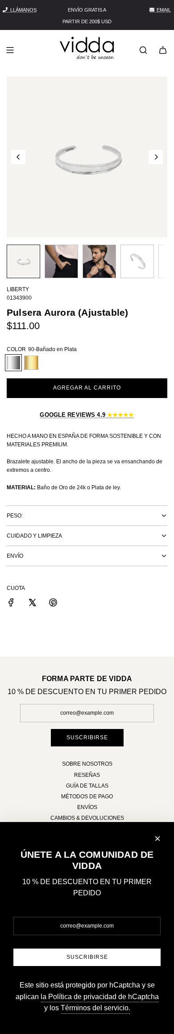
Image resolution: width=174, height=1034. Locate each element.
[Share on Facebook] (11, 604)
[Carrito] (163, 50)
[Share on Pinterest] (53, 604)
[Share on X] (32, 604)
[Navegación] (10, 50)
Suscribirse (87, 737)
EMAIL (164, 10)
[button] (18, 157)
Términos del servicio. (95, 1008)
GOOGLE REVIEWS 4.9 (87, 414)
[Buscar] (143, 50)
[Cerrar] (157, 838)
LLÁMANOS (23, 10)
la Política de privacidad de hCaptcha (100, 996)
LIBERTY (18, 289)
